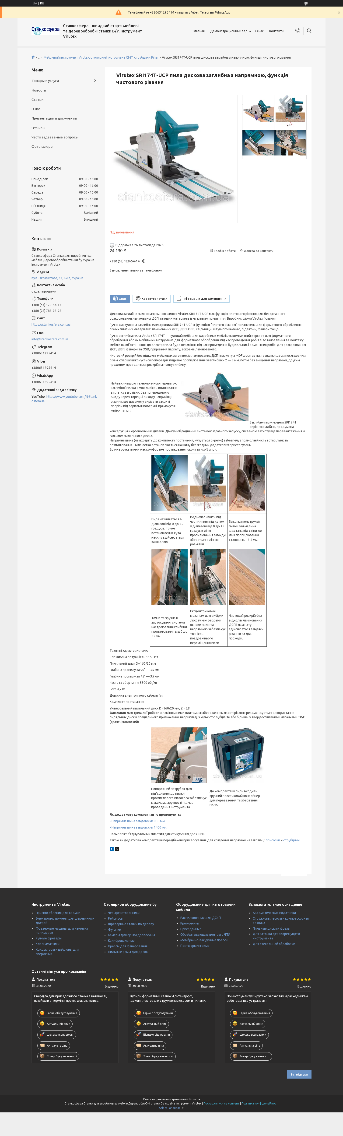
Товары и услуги (45, 81)
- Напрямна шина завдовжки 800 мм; (137, 821)
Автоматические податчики (274, 913)
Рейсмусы (115, 918)
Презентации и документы (54, 118)
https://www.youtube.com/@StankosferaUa (64, 399)
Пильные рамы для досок (128, 952)
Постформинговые (195, 946)
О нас (259, 31)
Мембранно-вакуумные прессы (204, 940)
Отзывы (38, 128)
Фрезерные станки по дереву (131, 924)
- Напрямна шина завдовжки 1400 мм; (138, 827)
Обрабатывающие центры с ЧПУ (205, 934)
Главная (199, 31)
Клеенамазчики (48, 944)
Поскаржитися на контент (221, 1103)
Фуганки (114, 929)
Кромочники (189, 923)
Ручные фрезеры (49, 938)
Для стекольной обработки (274, 944)
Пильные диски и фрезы (271, 928)
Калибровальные (121, 940)
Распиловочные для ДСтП (200, 918)
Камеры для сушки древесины (131, 935)
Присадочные (190, 929)
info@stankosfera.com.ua (50, 339)
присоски (273, 840)
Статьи (37, 100)
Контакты (276, 31)
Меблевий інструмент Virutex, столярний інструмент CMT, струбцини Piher (101, 57)
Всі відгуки (299, 1074)
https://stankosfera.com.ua (51, 324)
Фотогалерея (43, 146)
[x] (117, 849)
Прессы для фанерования (127, 946)
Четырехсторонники (124, 913)
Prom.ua (194, 1099)
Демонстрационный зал (228, 31)
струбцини (291, 840)
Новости (39, 90)
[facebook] (112, 849)
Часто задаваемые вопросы (55, 137)
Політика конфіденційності (260, 1103)
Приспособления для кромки (58, 913)
